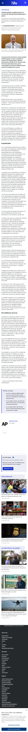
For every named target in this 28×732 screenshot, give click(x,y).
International (5, 9)
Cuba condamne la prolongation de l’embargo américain (11, 517)
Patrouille (4, 663)
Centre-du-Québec (6, 682)
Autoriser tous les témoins (14, 729)
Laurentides (5, 696)
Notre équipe (5, 635)
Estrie (3, 686)
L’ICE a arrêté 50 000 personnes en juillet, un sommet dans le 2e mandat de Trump (13, 540)
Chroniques (4, 639)
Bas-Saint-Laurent (6, 680)
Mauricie (4, 691)
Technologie (5, 672)
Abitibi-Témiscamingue (7, 679)
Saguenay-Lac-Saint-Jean (8, 705)
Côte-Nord (4, 695)
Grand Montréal (5, 688)
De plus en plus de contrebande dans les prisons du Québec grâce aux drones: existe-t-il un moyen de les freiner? (14, 614)
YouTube (4, 644)
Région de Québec (6, 702)
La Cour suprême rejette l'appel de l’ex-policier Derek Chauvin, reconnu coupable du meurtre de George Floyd (15, 396)
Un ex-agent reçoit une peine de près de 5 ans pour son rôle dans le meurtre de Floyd (15, 403)
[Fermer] (26, 710)
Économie (4, 656)
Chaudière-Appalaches (7, 684)
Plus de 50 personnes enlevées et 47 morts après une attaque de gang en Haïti (13, 495)
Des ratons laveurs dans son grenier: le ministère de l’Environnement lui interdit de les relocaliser (13, 568)
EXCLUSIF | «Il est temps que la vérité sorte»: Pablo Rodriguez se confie (13, 591)
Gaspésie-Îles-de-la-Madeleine (9, 704)
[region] (14, 720)
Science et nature (6, 667)
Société (3, 669)
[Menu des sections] (2, 2)
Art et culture (5, 654)
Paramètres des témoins (8, 648)
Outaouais (4, 700)
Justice (3, 661)
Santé (3, 665)
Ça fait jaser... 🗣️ (8, 457)
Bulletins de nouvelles (7, 637)
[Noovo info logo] (14, 3)
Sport (3, 670)
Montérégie (4, 698)
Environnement (5, 658)
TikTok (3, 646)
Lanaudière (4, 689)
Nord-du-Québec (6, 693)
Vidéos (3, 641)
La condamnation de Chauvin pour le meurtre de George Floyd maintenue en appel (15, 408)
